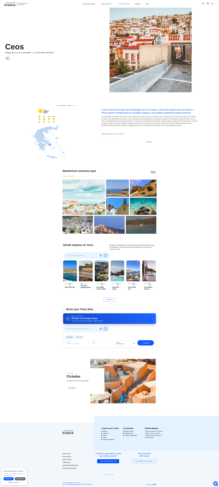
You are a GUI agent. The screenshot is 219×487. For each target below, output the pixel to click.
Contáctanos (66, 462)
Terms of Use (66, 453)
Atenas (161, 116)
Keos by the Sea (132, 288)
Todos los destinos (108, 439)
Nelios (154, 484)
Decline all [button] (20, 478)
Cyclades (69, 105)
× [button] (25, 469)
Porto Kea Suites (115, 288)
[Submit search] (105, 255)
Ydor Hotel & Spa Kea (148, 288)
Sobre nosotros (67, 459)
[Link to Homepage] (10, 7)
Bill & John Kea (70, 287)
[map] (203, 3)
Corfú (104, 437)
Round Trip (79, 337)
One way (69, 337)
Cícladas (73, 376)
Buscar (146, 343)
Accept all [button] (8, 478)
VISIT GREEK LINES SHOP (144, 461)
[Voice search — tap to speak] (101, 255)
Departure (118, 341)
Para (94, 341)
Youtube (111, 478)
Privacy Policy (66, 456)
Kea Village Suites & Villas (101, 288)
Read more (12, 475)
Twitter (108, 477)
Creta (104, 435)
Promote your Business (69, 468)
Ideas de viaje (129, 431)
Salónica (105, 433)
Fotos (153, 172)
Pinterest (114, 478)
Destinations (63, 105)
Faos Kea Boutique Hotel (86, 286)
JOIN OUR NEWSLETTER (108, 461)
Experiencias (129, 433)
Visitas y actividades (131, 435)
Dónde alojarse (151, 428)
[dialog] (14, 476)
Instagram (104, 478)
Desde (68, 341)
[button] (14, 483)
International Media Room (70, 465)
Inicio (58, 105)
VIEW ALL (109, 299)
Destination (70, 373)
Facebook (101, 478)
